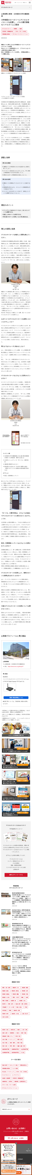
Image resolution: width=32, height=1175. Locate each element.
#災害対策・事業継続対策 (7, 31)
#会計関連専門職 (24, 1049)
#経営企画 (13, 1029)
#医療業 (15, 28)
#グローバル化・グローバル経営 (9, 1084)
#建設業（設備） (5, 990)
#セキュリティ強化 (14, 1065)
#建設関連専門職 (5, 1049)
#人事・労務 (24, 1029)
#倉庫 (27, 997)
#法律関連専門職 (5, 1052)
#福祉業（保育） (5, 1013)
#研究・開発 (12, 1046)
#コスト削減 (15, 1068)
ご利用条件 (20, 1159)
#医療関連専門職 (15, 1049)
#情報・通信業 (5, 1000)
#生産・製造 (4, 1042)
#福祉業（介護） (17, 1010)
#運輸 (22, 997)
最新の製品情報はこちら (16, 697)
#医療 (10, 1010)
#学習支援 (4, 1010)
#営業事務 (12, 1033)
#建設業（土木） (15, 987)
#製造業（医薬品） (6, 994)
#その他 (22, 1052)
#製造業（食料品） (15, 990)
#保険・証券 (10, 1003)
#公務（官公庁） (25, 1013)
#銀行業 (3, 1003)
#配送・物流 (19, 1042)
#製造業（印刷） (25, 994)
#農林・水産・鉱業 (6, 987)
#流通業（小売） (22, 1000)
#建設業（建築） (25, 987)
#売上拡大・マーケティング (8, 1071)
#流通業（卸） (14, 1000)
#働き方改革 (4, 1065)
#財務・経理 (4, 1033)
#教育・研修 (23, 1033)
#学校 (26, 1007)
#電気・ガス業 (15, 997)
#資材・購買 (12, 1042)
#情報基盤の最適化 (6, 34)
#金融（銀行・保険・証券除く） (22, 1003)
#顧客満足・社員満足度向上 (20, 1081)
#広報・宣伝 (17, 1036)
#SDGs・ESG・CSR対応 (20, 31)
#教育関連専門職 (15, 1052)
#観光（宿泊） (19, 1007)
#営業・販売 (19, 1039)
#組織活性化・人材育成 (7, 1081)
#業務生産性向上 (23, 1065)
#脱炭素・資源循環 (6, 1078)
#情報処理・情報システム (7, 1036)
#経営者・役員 (5, 1029)
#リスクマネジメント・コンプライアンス (10, 1075)
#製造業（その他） (6, 997)
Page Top (28, 1150)
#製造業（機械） (15, 994)
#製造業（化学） (25, 990)
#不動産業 (4, 1007)
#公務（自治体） (5, 1017)
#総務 (20, 28)
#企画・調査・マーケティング (8, 1039)
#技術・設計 (4, 1046)
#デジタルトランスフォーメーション (20, 34)
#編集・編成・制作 (21, 1046)
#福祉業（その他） (15, 1013)
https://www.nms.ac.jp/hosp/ (15, 666)
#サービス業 (11, 1007)
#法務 (17, 1033)
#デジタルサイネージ (6, 28)
